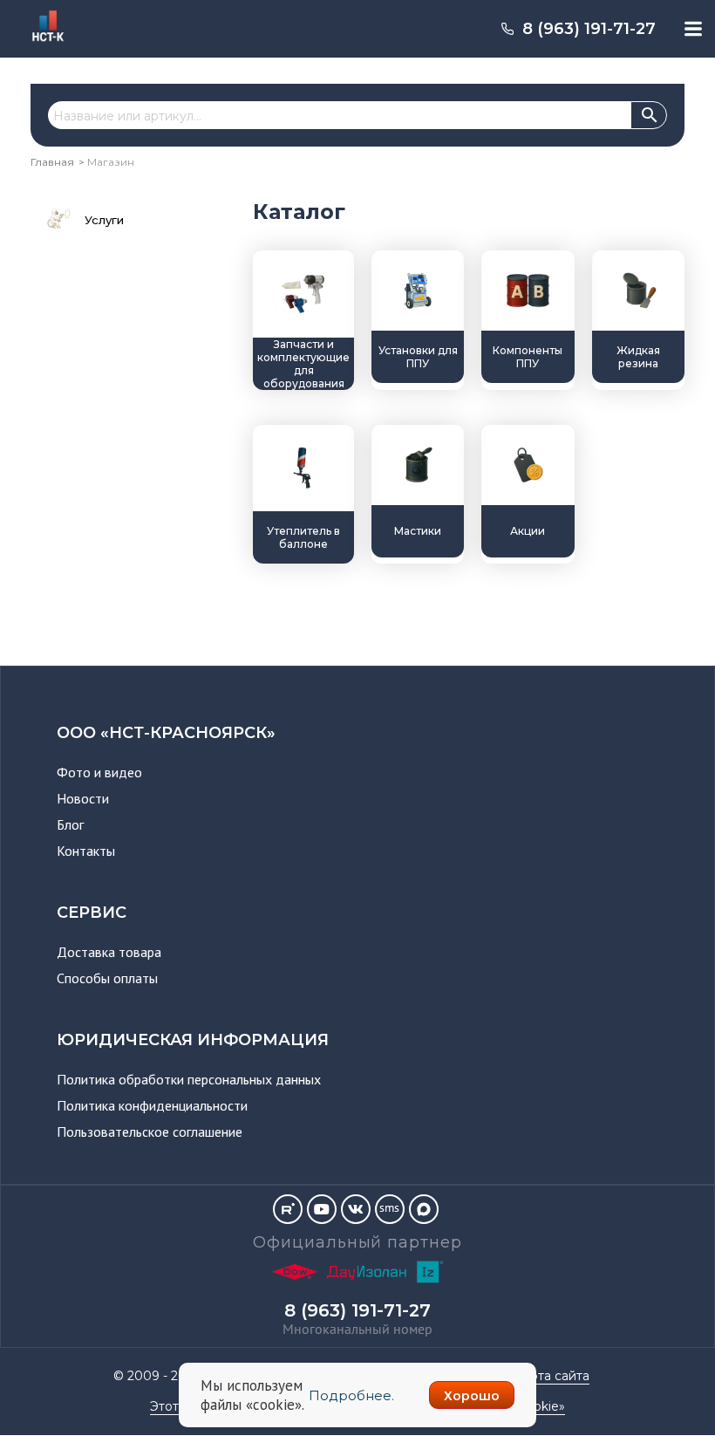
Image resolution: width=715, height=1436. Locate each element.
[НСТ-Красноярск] (41, 44)
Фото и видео (99, 772)
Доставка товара (109, 952)
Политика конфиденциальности (152, 1105)
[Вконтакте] (356, 1209)
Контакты (86, 850)
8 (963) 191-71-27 (589, 28)
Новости (83, 798)
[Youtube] (322, 1209)
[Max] (424, 1209)
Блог (70, 824)
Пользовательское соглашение (149, 1131)
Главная (52, 161)
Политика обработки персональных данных (189, 1079)
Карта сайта (551, 1376)
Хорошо (472, 1396)
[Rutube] (288, 1209)
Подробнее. (351, 1395)
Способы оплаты (107, 978)
